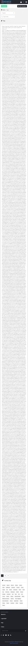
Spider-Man (16, 600)
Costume (13, 587)
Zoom (3, 605)
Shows (11, 600)
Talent (21, 600)
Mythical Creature (5, 598)
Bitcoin (12, 585)
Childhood (8, 587)
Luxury (3, 596)
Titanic (7, 603)
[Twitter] (3, 635)
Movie (23, 596)
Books (16, 585)
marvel (8, 596)
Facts (20, 589)
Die (7, 589)
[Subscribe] (25, 630)
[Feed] (10, 635)
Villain (17, 603)
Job (12, 594)
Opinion (12, 598)
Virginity (21, 603)
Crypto (3, 589)
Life (19, 594)
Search (4, 6)
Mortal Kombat (17, 596)
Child (3, 587)
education (15, 589)
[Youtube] (6, 635)
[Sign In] (21, 2)
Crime (22, 587)
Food (23, 589)
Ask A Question (22, 6)
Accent (3, 585)
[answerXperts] (6, 2)
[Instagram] (8, 635)
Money (12, 596)
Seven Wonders (5, 600)
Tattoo (3, 603)
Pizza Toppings (18, 598)
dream (10, 589)
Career (20, 585)
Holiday (3, 594)
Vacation (12, 603)
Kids (16, 594)
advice (8, 585)
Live (22, 594)
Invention (8, 594)
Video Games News (14, 643)
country (18, 587)
